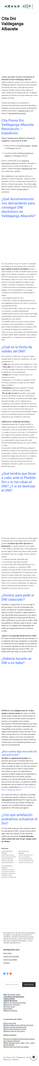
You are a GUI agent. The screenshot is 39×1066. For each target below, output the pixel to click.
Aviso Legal (7, 953)
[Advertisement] (19, 53)
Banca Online (10, 998)
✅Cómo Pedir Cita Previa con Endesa (16, 1047)
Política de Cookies (10, 959)
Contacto (6, 963)
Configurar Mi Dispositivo (14, 997)
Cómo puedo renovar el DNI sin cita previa (18, 1025)
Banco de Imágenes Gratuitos (15, 1002)
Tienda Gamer (10, 1006)
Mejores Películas (11, 1010)
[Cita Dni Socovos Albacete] (27, 856)
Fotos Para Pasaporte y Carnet (14, 1029)
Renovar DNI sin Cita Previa (14, 1031)
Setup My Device (11, 1000)
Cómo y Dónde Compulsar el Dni (15, 1027)
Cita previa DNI (9, 1023)
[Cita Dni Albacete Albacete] (10, 856)
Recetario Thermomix (12, 1004)
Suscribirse (28, 984)
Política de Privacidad (11, 956)
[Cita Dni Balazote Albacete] (10, 871)
